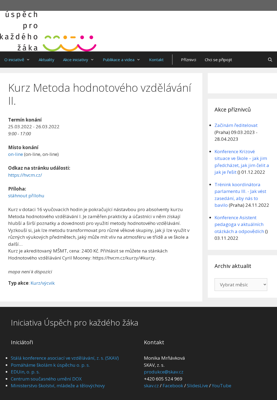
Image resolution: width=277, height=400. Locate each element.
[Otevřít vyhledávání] (270, 59)
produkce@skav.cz (163, 372)
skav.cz (151, 385)
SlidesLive (197, 385)
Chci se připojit (218, 59)
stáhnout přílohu (26, 195)
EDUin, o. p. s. (25, 372)
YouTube (221, 385)
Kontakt (156, 59)
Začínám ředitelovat (236, 125)
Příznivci (188, 59)
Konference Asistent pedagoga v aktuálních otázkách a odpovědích (239, 224)
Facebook (173, 385)
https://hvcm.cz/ (25, 175)
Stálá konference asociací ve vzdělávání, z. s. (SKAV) (65, 358)
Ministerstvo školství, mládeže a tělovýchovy (58, 385)
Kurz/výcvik (43, 283)
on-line (15, 154)
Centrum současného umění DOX (46, 379)
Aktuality (46, 59)
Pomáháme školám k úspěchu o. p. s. (50, 365)
